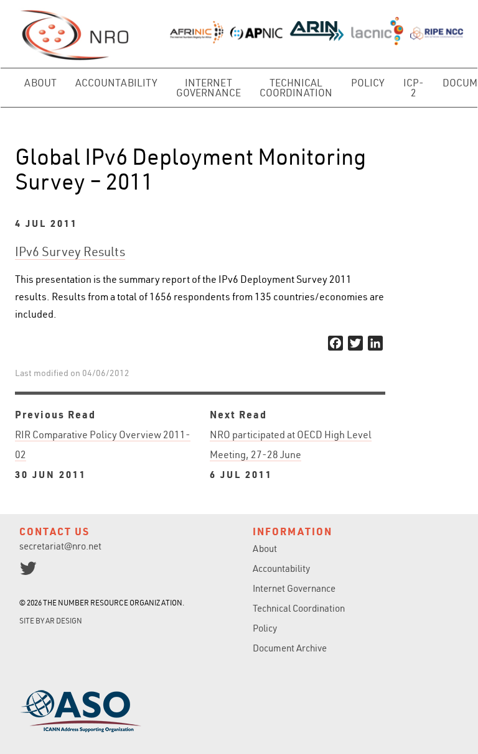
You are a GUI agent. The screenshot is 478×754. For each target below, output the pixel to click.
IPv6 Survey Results (70, 251)
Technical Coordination (296, 87)
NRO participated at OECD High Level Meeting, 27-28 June (291, 454)
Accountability (116, 82)
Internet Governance (208, 87)
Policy (368, 82)
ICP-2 (413, 87)
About (40, 82)
